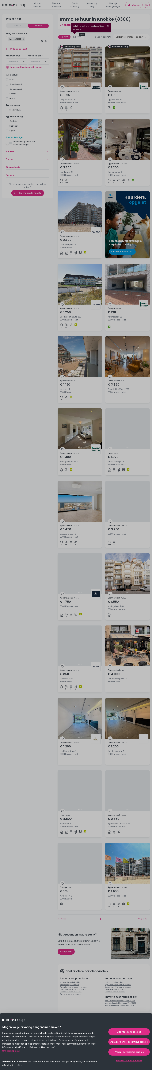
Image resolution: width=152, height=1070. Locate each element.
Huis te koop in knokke (69, 984)
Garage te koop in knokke (70, 992)
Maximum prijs (35, 55)
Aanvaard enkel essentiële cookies (129, 1041)
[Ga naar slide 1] (78, 85)
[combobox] (24, 43)
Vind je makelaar (37, 5)
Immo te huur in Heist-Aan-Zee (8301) (120, 1003)
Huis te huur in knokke (114, 982)
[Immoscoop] (14, 5)
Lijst (66, 37)
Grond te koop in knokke (70, 994)
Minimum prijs (13, 55)
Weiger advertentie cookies (129, 1051)
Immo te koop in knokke (70, 982)
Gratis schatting (75, 5)
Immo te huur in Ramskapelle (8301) (120, 1005)
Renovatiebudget (14, 137)
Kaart (78, 37)
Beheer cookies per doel (129, 1060)
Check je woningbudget (113, 5)
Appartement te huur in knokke (118, 984)
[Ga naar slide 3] (81, 85)
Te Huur (38, 26)
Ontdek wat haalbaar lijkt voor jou (26, 67)
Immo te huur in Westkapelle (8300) (120, 1001)
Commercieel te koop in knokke (73, 989)
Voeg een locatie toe (16, 33)
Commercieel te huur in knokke (118, 987)
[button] (23, 39)
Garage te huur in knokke (115, 989)
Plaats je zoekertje (56, 5)
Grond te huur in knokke (115, 992)
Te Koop (17, 26)
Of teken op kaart (18, 49)
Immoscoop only (92, 5)
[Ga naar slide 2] (79, 85)
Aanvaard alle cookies (129, 1031)
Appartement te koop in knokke (73, 987)
